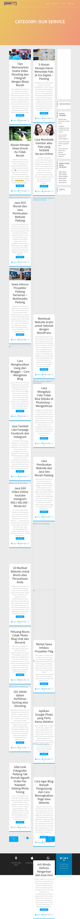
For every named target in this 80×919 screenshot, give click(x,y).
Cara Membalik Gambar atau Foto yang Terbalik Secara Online (44, 147)
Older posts (50, 839)
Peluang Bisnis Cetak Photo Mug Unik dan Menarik (20, 637)
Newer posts (13, 839)
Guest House (62, 180)
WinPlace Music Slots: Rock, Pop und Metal (63, 121)
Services (55, 3)
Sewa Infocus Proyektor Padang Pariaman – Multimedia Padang (20, 293)
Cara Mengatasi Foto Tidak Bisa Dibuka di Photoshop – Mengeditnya (44, 397)
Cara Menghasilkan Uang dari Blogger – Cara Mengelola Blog (20, 370)
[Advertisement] (67, 74)
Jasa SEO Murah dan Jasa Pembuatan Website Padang (20, 211)
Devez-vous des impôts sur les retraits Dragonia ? (63, 137)
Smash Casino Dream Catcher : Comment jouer (64, 143)
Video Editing (63, 174)
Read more (20, 115)
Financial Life (62, 182)
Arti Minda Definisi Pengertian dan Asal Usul (44, 869)
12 (40, 838)
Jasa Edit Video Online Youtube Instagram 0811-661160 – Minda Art (20, 497)
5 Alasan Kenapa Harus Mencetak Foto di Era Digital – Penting (44, 71)
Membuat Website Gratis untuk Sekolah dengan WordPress (44, 326)
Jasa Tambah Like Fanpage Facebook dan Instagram (20, 431)
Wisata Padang (63, 176)
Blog (63, 3)
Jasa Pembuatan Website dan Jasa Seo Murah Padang (44, 468)
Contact (71, 3)
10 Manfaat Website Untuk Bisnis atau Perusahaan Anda (20, 575)
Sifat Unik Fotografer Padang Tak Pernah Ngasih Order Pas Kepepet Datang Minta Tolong (20, 779)
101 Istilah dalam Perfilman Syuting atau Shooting (20, 699)
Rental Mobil (62, 178)
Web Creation (63, 172)
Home (47, 3)
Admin (15, 120)
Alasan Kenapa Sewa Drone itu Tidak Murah (20, 150)
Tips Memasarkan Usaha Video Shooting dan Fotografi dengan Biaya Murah (20, 74)
